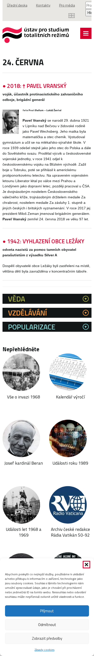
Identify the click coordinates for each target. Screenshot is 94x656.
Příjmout (47, 611)
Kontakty (43, 5)
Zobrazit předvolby (47, 638)
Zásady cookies (44, 649)
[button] (86, 564)
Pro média (67, 5)
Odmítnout (47, 625)
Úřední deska (17, 5)
